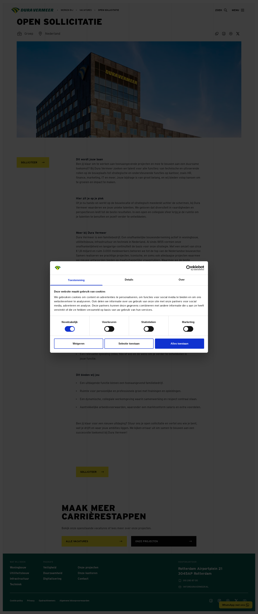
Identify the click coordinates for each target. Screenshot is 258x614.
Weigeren (78, 343)
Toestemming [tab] (76, 280)
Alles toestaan (179, 343)
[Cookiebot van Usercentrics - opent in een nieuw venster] (188, 268)
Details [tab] (129, 279)
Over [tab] (182, 279)
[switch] (109, 329)
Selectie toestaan (129, 343)
